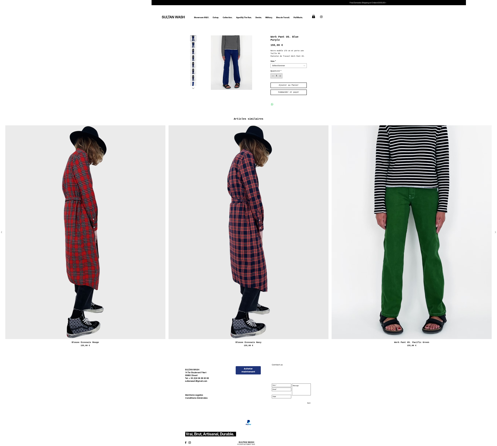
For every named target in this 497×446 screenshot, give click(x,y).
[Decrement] (272, 78)
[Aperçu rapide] (85, 235)
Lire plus (275, 59)
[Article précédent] (1, 235)
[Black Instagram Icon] (321, 16)
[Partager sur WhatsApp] (272, 107)
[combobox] (289, 68)
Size (273, 64)
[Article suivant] (495, 235)
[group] (248, 239)
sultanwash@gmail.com (196, 384)
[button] (216, 17)
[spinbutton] (276, 78)
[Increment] (280, 78)
